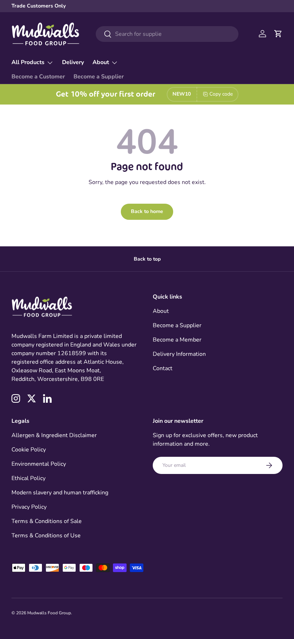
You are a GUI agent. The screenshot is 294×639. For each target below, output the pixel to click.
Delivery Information (179, 354)
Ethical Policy (28, 478)
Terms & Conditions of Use (46, 535)
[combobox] (167, 34)
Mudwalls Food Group (49, 613)
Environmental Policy (38, 464)
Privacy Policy (29, 507)
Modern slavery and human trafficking (59, 493)
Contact (162, 368)
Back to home (147, 211)
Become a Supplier (99, 77)
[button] (278, 34)
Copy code (221, 94)
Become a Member (177, 340)
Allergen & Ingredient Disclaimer (54, 435)
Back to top (147, 259)
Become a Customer (38, 77)
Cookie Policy (28, 450)
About (161, 311)
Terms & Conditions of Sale (46, 521)
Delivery (73, 62)
